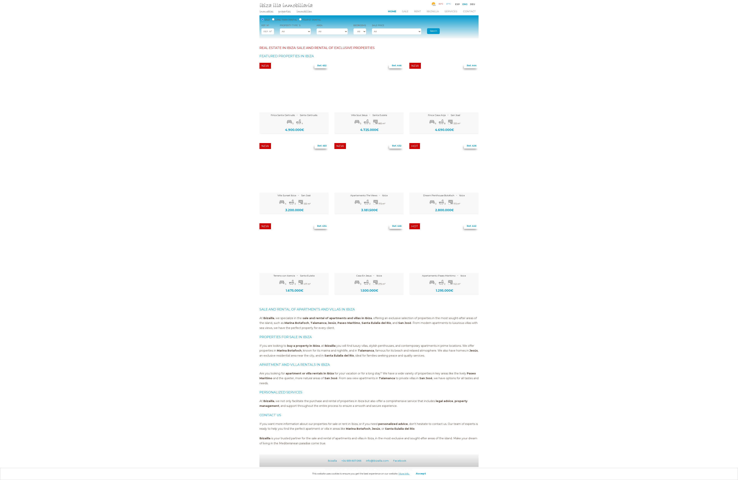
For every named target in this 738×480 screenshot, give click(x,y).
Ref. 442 (471, 226)
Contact (469, 11)
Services (451, 11)
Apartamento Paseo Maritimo (438, 275)
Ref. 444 (471, 65)
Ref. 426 (471, 145)
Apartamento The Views (363, 195)
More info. (404, 473)
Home (392, 11)
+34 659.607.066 (351, 460)
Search (433, 31)
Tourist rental (311, 19)
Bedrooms (359, 25)
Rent (417, 11)
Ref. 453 (322, 145)
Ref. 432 (396, 145)
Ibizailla (433, 11)
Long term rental (285, 19)
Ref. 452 (322, 65)
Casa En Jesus (363, 275)
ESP (457, 4)
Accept (421, 473)
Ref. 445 (396, 226)
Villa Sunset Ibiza (287, 195)
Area (319, 25)
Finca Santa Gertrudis (283, 115)
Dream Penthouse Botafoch (438, 195)
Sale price (378, 25)
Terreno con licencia (284, 275)
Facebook (399, 460)
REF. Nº (265, 25)
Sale (405, 11)
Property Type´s (290, 25)
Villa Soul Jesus (359, 115)
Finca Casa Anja (437, 115)
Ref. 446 (396, 65)
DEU (472, 4)
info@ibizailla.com (377, 460)
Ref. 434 (322, 226)
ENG (464, 4)
